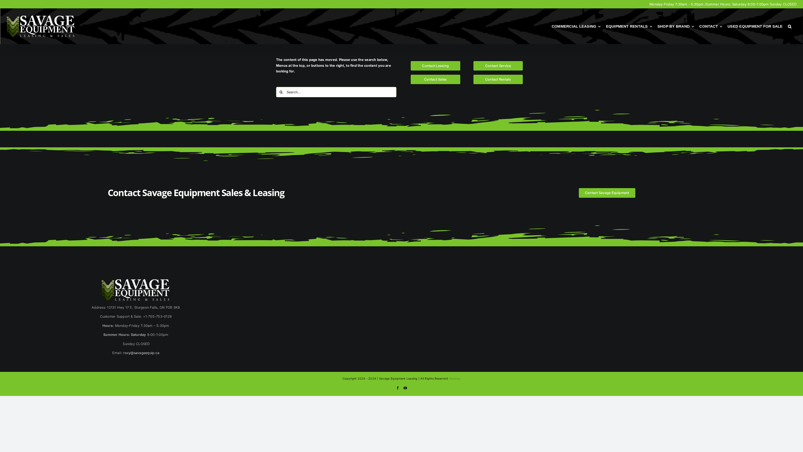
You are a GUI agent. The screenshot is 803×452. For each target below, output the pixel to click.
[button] (789, 26)
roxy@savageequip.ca (141, 353)
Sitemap (454, 378)
